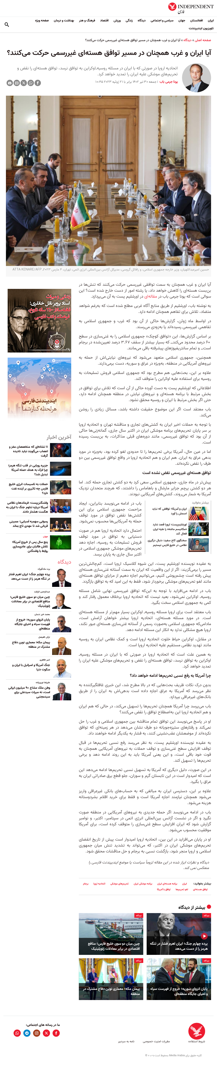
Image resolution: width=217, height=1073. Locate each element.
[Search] (7, 24)
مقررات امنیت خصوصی (156, 1041)
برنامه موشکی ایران (143, 884)
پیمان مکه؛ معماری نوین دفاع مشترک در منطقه (111, 991)
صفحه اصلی (203, 40)
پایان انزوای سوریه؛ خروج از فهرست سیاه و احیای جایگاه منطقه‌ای (179, 991)
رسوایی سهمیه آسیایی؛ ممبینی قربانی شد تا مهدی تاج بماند (28, 524)
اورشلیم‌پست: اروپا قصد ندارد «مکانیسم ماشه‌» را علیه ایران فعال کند (170, 529)
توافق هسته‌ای (200, 889)
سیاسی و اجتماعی (162, 20)
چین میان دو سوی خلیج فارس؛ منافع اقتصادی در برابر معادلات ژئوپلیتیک (114, 946)
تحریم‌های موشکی (119, 884)
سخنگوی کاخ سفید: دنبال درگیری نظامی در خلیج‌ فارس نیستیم (167, 543)
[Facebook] (38, 83)
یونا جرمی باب (168, 82)
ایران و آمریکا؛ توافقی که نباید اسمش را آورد (169, 511)
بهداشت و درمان (64, 20)
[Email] (17, 83)
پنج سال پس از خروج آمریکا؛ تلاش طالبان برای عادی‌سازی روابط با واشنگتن (30, 547)
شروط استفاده (196, 1041)
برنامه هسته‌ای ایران (167, 884)
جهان (181, 20)
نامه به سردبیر (126, 1041)
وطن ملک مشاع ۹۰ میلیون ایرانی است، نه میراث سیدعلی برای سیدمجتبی (29, 692)
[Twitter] (24, 83)
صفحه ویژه (42, 20)
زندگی (129, 20)
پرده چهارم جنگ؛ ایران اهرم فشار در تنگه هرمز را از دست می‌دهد (179, 946)
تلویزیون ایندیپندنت (201, 28)
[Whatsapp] (31, 83)
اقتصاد (104, 20)
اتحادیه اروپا (99, 884)
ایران (211, 20)
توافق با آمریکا (164, 889)
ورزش (117, 20)
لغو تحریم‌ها (182, 889)
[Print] (10, 83)
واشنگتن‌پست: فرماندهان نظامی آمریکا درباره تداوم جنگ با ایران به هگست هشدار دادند (27, 507)
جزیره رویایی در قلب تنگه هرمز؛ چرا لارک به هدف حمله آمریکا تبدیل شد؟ (28, 470)
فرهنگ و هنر (87, 20)
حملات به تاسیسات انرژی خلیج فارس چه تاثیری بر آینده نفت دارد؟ (28, 489)
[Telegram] (27, 1033)
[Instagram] (36, 1033)
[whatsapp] (17, 1033)
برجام (85, 884)
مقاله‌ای (150, 296)
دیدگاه (142, 20)
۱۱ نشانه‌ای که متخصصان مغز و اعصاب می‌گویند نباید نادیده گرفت (28, 451)
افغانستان (196, 20)
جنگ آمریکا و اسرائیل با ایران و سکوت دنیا (31, 667)
